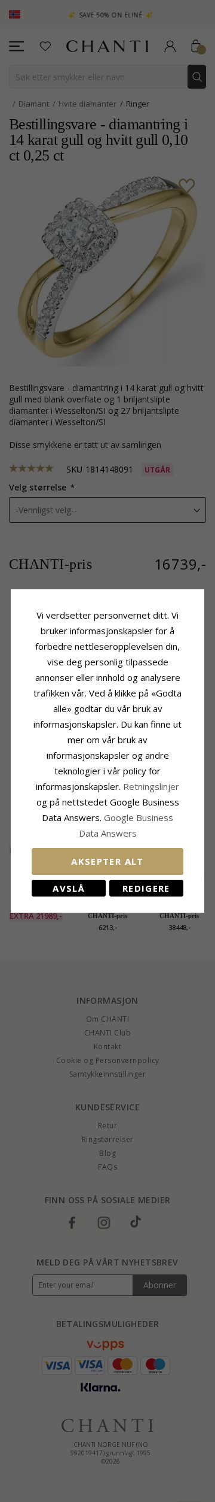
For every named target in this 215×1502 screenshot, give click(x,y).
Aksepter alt (107, 861)
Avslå (69, 888)
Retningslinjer (151, 786)
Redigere (146, 888)
